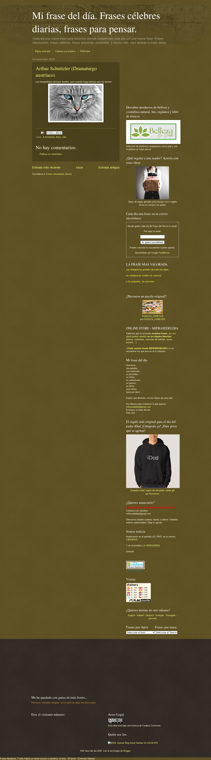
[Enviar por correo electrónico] (48, 133)
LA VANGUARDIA (151, 545)
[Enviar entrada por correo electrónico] (42, 132)
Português (171, 615)
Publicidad (85, 51)
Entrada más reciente (46, 167)
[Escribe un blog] (51, 133)
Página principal (42, 51)
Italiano (140, 615)
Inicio (79, 167)
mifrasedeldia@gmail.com (138, 407)
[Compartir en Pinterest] (60, 133)
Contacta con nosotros (65, 51)
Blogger (126, 751)
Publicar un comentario (51, 154)
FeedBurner (164, 253)
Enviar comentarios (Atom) (59, 174)
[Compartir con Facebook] (57, 133)
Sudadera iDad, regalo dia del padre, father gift (152, 490)
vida (64, 137)
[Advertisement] (146, 78)
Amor (58, 137)
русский (152, 618)
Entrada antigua (109, 167)
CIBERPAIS (132, 539)
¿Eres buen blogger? (134, 571)
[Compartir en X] (54, 133)
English (131, 615)
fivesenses (154, 493)
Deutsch (150, 615)
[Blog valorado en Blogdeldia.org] (135, 565)
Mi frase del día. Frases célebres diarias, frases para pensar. (96, 22)
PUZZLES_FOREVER (152, 316)
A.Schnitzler (49, 137)
